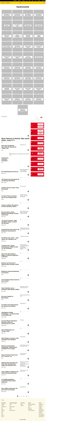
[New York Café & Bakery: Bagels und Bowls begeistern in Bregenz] (24, 256)
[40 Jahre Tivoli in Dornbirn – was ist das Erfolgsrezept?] (24, 197)
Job (26, 0)
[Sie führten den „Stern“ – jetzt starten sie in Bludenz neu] (24, 239)
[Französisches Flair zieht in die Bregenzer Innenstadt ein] (24, 231)
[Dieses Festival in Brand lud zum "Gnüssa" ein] (24, 356)
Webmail (19, 0)
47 (26, 396)
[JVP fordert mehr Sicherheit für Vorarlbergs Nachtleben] (24, 180)
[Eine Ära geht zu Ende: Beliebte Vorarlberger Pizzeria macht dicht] (24, 214)
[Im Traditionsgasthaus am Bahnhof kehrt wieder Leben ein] (24, 381)
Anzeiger (39, 0)
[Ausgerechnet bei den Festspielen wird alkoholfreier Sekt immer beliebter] (19, 160)
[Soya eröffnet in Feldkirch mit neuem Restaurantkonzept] (24, 373)
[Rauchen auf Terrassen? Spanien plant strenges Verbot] (24, 264)
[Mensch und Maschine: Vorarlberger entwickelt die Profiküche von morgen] (24, 348)
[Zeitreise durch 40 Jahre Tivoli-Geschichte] (24, 189)
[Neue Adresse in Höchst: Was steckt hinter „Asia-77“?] (15, 126)
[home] (23, 2)
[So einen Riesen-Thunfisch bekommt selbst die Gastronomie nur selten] (24, 322)
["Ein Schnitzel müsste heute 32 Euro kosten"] (24, 281)
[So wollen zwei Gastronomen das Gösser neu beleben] (24, 306)
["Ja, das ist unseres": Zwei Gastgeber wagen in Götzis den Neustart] (24, 222)
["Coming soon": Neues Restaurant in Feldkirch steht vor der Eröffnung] (24, 247)
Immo (32, 0)
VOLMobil (23, 0)
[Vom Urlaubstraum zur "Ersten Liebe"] (24, 331)
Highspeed (15, 0)
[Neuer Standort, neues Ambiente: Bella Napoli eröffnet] (24, 289)
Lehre (29, 0)
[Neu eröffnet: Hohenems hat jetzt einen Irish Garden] (24, 389)
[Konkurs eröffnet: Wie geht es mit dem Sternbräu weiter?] (24, 205)
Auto (35, 0)
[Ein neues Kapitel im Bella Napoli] (24, 297)
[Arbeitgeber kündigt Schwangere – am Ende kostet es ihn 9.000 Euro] (24, 314)
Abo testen (3, 2)
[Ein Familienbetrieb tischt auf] (24, 172)
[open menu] (44, 2)
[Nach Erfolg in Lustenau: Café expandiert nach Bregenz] (24, 339)
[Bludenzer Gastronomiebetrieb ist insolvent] (24, 272)
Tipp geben (7, 2)
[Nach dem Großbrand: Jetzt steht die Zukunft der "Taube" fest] (24, 147)
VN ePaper (43, 0)
